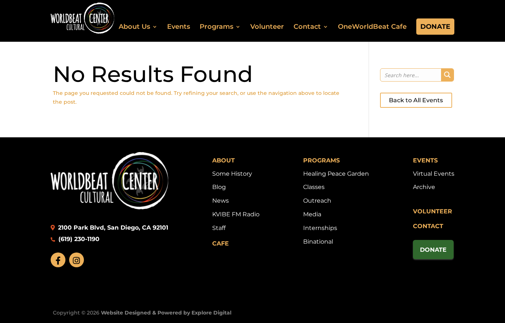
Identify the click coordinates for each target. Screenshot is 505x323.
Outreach (317, 200)
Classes (314, 186)
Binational (318, 241)
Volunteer (267, 27)
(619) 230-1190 (78, 239)
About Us (134, 27)
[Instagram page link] (76, 259)
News (220, 200)
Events (178, 27)
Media (312, 214)
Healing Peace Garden (336, 173)
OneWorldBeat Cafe (372, 27)
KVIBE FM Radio (236, 214)
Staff (219, 227)
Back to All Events (416, 100)
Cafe (220, 243)
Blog (219, 186)
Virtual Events (433, 173)
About (223, 160)
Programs (216, 27)
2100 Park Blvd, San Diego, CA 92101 (112, 227)
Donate (435, 27)
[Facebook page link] (58, 259)
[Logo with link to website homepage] (109, 207)
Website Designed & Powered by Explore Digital (166, 312)
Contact (307, 27)
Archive (424, 186)
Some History (232, 173)
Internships (320, 227)
